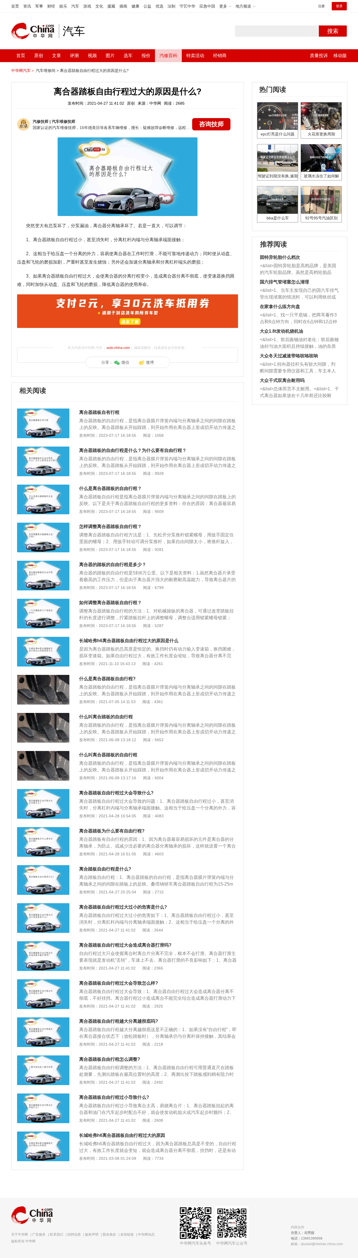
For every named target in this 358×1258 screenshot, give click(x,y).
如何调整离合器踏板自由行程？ (110, 602)
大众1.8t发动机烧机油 (281, 331)
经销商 (220, 55)
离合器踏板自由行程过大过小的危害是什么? (123, 907)
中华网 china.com (35, 31)
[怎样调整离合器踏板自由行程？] (43, 525)
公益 (147, 6)
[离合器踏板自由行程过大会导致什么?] (43, 792)
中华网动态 (146, 1234)
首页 (15, 6)
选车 (128, 55)
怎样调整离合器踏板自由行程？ (110, 526)
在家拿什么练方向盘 (280, 306)
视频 (92, 55)
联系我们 (56, 1234)
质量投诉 (319, 55)
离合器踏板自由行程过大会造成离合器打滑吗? (125, 945)
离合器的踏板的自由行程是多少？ (112, 564)
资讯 (27, 6)
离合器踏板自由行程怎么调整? (109, 1059)
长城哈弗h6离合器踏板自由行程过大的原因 (122, 1135)
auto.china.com (118, 348)
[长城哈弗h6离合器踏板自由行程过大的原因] (43, 1134)
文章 (56, 55)
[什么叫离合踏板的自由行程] (43, 716)
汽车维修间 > (47, 70)
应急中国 (207, 6)
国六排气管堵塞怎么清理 (284, 282)
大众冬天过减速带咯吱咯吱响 (289, 355)
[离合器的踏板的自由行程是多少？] (43, 563)
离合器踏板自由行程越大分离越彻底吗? (118, 1021)
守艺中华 (187, 6)
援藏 (111, 6)
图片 (110, 55)
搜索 (332, 31)
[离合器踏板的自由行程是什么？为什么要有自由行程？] (43, 449)
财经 (51, 6)
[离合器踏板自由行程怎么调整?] (43, 1058)
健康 (135, 6)
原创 (38, 55)
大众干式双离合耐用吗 (282, 380)
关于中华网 (19, 1234)
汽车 (75, 6)
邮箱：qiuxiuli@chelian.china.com (317, 1244)
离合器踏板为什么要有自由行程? (112, 831)
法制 (171, 6)
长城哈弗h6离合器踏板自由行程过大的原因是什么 (128, 640)
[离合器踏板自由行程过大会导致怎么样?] (43, 982)
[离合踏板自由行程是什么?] (43, 868)
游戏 (87, 6)
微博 (150, 362)
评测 (74, 55)
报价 (146, 55)
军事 (39, 6)
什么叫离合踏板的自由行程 (106, 716)
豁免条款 (109, 1234)
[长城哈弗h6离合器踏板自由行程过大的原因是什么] (43, 639)
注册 (321, 6)
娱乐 (63, 6)
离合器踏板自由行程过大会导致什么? (116, 792)
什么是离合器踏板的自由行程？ (110, 488)
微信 (125, 362)
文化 (99, 6)
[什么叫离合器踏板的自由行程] (43, 754)
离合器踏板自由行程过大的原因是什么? (94, 70)
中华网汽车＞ (23, 70)
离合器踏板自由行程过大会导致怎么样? (118, 983)
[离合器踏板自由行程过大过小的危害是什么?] (43, 906)
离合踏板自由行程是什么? (105, 869)
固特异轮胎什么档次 (280, 257)
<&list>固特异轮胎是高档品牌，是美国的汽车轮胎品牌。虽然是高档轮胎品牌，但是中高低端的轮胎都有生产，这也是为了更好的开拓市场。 (298, 269)
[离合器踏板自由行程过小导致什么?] (43, 1096)
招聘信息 (74, 1234)
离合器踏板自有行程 (99, 412)
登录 (339, 6)
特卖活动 (195, 55)
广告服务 (39, 1234)
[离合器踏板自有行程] (43, 411)
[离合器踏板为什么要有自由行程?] (43, 830)
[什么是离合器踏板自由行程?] (43, 677)
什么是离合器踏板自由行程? (107, 678)
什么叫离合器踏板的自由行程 (108, 754)
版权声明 (91, 1234)
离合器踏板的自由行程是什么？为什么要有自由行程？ (133, 450)
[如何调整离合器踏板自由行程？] (43, 601)
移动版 (340, 55)
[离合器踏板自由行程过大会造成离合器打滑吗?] (43, 944)
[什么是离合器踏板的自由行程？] (43, 487)
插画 (123, 6)
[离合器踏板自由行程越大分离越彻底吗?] (43, 1020)
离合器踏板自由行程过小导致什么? (114, 1097)
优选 (159, 6)
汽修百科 (168, 55)
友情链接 (127, 1234)
